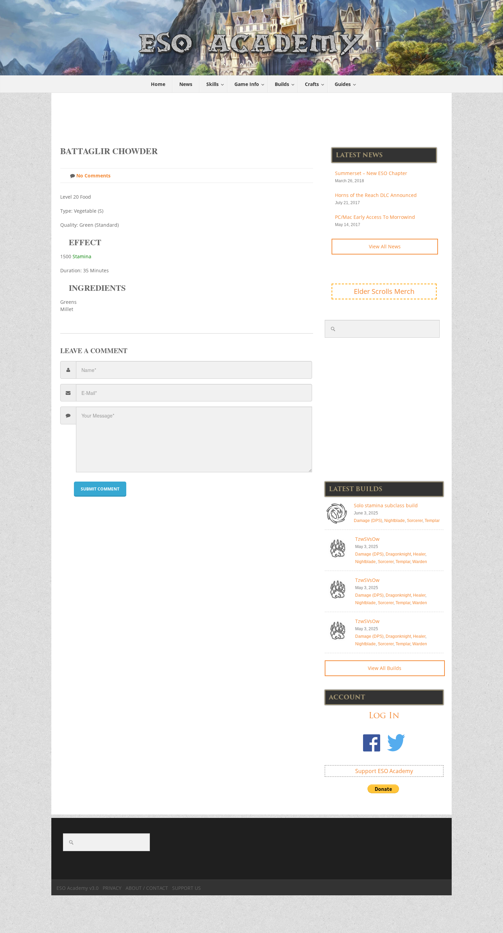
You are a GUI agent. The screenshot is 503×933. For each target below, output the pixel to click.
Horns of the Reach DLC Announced (376, 195)
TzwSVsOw (367, 539)
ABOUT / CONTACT (147, 888)
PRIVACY (112, 888)
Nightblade (394, 520)
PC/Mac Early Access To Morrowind (375, 217)
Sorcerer (415, 520)
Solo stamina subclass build (386, 505)
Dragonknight (398, 554)
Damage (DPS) (368, 520)
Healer (419, 554)
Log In (384, 715)
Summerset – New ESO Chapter (371, 173)
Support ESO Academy (384, 771)
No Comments (93, 175)
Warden (419, 561)
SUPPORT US (186, 888)
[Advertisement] (251, 115)
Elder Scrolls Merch (384, 291)
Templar (432, 520)
